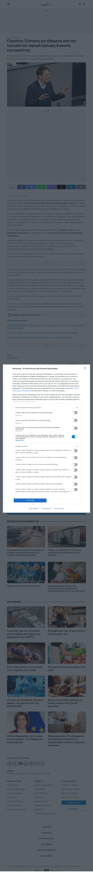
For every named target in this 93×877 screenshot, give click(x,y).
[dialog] (46, 438)
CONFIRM (30, 500)
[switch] (75, 412)
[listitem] (46, 407)
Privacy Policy (59, 508)
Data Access (46, 508)
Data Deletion (34, 508)
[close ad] (46, 870)
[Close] (86, 369)
